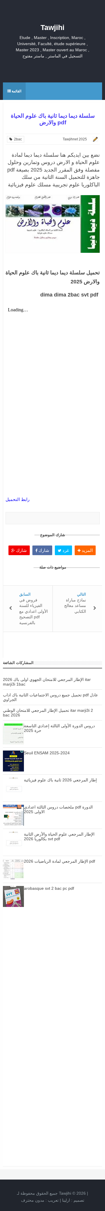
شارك (21, 550)
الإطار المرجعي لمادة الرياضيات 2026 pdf (59, 861)
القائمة (16, 91)
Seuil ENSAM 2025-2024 (47, 753)
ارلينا (66, 1200)
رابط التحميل (17, 499)
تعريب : (40, 1200)
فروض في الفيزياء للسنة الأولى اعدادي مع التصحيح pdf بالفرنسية (33, 611)
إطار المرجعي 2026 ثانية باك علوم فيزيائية (60, 780)
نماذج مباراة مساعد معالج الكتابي (75, 606)
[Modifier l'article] (94, 139)
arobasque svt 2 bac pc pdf (49, 888)
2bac (17, 139)
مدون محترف (32, 1200)
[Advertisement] (52, 979)
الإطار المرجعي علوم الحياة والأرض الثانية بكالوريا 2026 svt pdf (59, 836)
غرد (65, 550)
